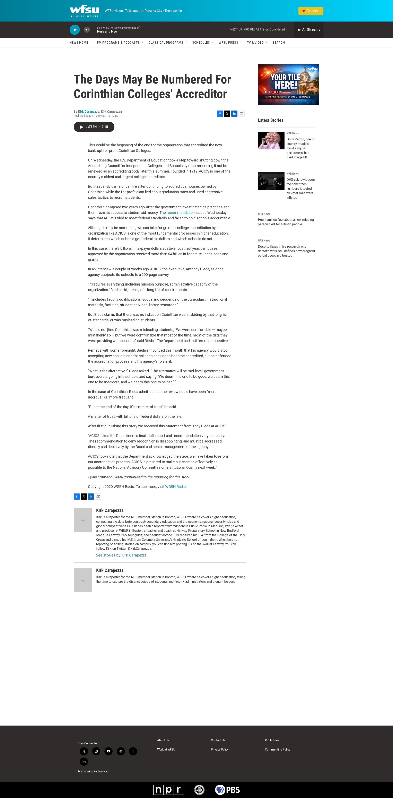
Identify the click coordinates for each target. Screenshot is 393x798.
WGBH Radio (175, 486)
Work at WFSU (166, 749)
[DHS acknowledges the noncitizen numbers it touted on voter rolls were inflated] (271, 181)
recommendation (181, 212)
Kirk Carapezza (88, 111)
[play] (74, 29)
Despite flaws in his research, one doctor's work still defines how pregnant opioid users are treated (286, 251)
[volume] (87, 29)
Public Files (272, 740)
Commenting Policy (277, 749)
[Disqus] (196, 670)
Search (279, 42)
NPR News (293, 133)
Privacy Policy (220, 749)
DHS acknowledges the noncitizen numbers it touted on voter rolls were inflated (301, 189)
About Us (163, 740)
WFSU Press (228, 42)
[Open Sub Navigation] (91, 42)
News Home (79, 42)
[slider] (93, 29)
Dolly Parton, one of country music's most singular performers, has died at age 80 (301, 148)
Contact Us (218, 740)
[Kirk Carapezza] (83, 520)
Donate (313, 11)
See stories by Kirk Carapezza (121, 555)
